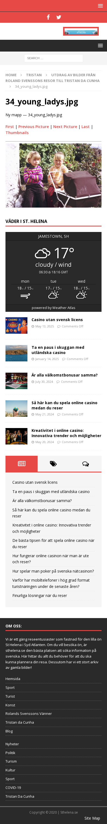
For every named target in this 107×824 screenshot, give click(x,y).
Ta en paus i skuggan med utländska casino (58, 350)
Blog (9, 731)
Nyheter (12, 743)
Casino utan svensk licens (57, 319)
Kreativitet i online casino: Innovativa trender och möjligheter (66, 433)
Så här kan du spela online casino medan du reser (64, 405)
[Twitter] (59, 17)
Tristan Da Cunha (19, 796)
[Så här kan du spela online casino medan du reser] (16, 408)
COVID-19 (13, 787)
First (9, 126)
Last (85, 126)
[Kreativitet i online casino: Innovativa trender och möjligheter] (16, 436)
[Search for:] (53, 58)
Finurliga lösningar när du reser (39, 595)
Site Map (92, 818)
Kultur (10, 770)
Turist (10, 696)
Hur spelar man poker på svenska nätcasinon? (53, 571)
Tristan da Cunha (19, 722)
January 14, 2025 (47, 359)
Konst (10, 705)
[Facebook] (48, 17)
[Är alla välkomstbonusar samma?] (16, 381)
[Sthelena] (81, 31)
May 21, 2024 (44, 414)
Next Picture (65, 126)
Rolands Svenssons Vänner (28, 713)
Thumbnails (17, 132)
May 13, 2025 (44, 326)
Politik (10, 752)
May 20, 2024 (44, 442)
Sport (10, 687)
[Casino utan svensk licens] (16, 325)
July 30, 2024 (44, 382)
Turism (11, 761)
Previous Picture (33, 126)
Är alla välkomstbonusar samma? (65, 375)
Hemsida (12, 678)
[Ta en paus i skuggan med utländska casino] (16, 353)
